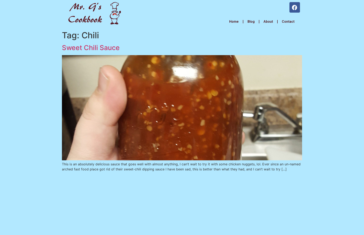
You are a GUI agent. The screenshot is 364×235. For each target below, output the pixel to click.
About (268, 22)
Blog (251, 22)
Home (233, 22)
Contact (288, 22)
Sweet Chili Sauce (91, 48)
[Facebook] (294, 7)
